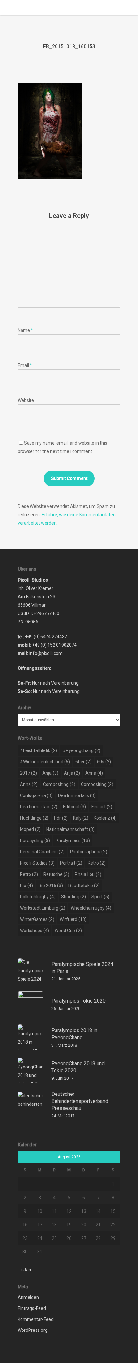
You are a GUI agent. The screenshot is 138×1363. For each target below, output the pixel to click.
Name (25, 330)
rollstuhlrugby (38, 896)
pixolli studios (37, 863)
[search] (116, 8)
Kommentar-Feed (36, 1319)
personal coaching (42, 851)
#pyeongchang (81, 750)
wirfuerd (73, 919)
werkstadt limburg (42, 908)
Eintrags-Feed (32, 1308)
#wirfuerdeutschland (45, 761)
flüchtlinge (34, 818)
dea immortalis (77, 795)
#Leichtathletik (38, 750)
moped (30, 829)
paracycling (35, 840)
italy (80, 818)
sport (100, 896)
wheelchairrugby (91, 908)
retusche (56, 874)
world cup (68, 930)
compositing (59, 784)
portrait (71, 863)
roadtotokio (84, 885)
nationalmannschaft (70, 829)
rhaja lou (88, 874)
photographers (88, 851)
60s (104, 761)
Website (26, 400)
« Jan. (26, 1269)
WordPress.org (32, 1330)
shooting (73, 896)
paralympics (73, 840)
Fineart (101, 806)
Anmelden (28, 1297)
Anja (50, 773)
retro (97, 863)
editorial (74, 806)
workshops (34, 930)
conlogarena (36, 795)
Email (25, 365)
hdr (61, 818)
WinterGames (37, 919)
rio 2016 (51, 885)
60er (83, 761)
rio (26, 885)
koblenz (105, 818)
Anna (94, 773)
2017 (28, 773)
